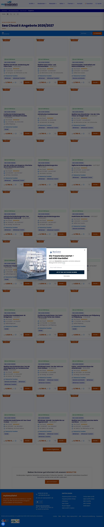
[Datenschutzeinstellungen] (3, 524)
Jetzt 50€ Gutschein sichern (66, 272)
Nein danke (67, 276)
